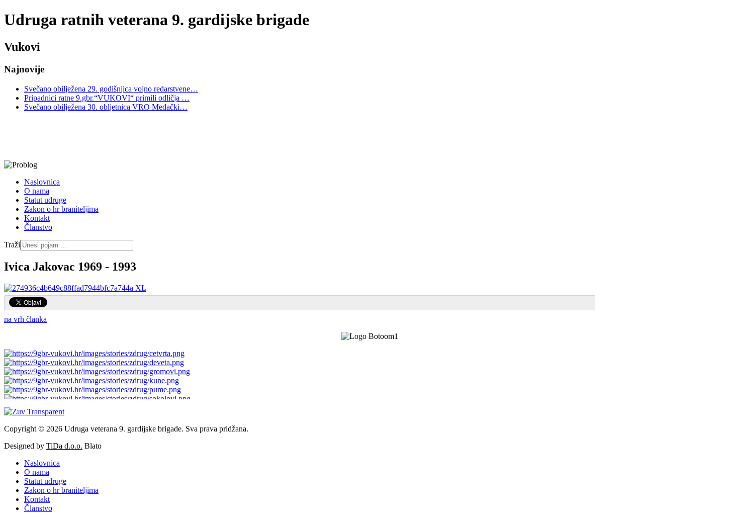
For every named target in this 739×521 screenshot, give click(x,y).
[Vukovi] (298, 136)
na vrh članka (25, 319)
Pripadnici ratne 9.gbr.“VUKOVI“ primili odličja (107, 98)
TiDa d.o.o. (64, 446)
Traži (12, 244)
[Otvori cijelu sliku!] (75, 288)
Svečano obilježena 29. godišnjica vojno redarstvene (111, 88)
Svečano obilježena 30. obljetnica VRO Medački (106, 107)
